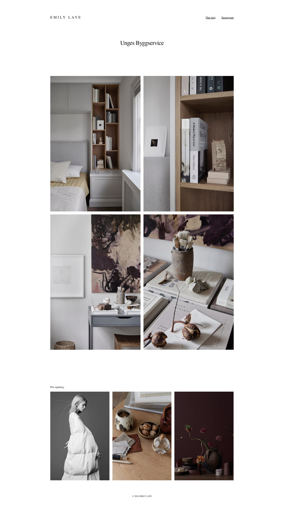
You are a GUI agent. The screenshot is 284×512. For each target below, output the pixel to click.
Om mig (211, 17)
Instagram (228, 17)
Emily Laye (66, 17)
